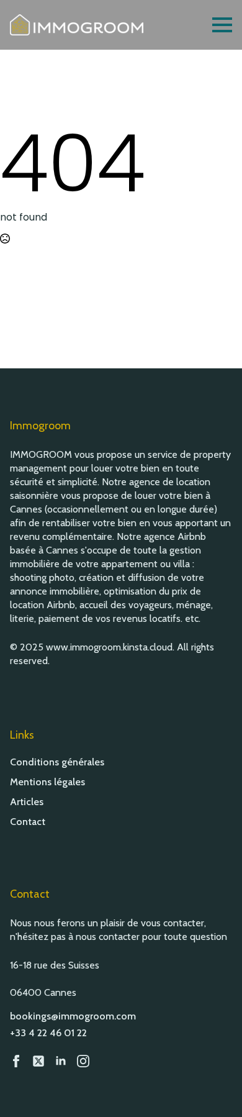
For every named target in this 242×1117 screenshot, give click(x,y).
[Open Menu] (222, 25)
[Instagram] (83, 1061)
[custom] (38, 1061)
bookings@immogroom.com (73, 1016)
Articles (26, 802)
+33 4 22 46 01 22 (48, 1033)
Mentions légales (47, 782)
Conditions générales (57, 762)
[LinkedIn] (61, 1061)
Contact (27, 822)
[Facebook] (16, 1061)
